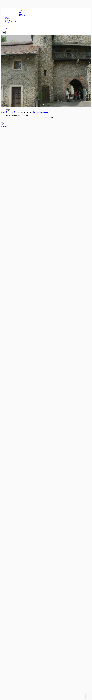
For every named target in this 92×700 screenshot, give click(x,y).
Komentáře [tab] (4, 126)
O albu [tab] (3, 124)
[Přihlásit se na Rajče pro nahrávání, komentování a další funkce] (6, 28)
